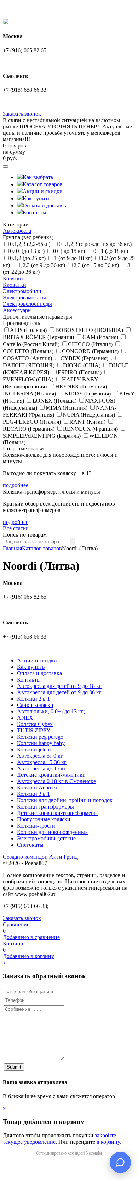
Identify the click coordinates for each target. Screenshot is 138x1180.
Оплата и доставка (45, 205)
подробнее (15, 485)
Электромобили (22, 291)
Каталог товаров (43, 184)
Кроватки (14, 285)
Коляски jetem (34, 749)
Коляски (13, 279)
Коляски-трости (36, 826)
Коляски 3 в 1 (33, 794)
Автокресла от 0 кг (40, 756)
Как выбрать (38, 177)
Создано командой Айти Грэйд (40, 857)
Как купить (36, 198)
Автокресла (17, 231)
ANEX (25, 718)
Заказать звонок (22, 114)
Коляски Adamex (37, 788)
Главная (12, 548)
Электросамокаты (24, 298)
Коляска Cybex (35, 724)
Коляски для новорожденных (52, 832)
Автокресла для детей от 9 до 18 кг (59, 686)
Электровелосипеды (27, 304)
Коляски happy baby (41, 743)
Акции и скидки (43, 191)
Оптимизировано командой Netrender (69, 1153)
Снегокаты (30, 845)
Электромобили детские (46, 838)
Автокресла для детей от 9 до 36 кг (59, 692)
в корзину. (109, 1142)
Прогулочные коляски (43, 819)
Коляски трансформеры (45, 807)
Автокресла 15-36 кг (42, 762)
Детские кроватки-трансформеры (57, 813)
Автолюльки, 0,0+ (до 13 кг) (51, 711)
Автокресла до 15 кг (41, 768)
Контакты (34, 213)
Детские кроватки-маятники (51, 775)
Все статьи (16, 528)
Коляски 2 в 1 (33, 699)
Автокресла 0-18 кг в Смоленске (56, 781)
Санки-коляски (35, 705)
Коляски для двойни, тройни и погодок (65, 800)
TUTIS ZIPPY (34, 730)
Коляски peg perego (40, 737)
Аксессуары (17, 310)
